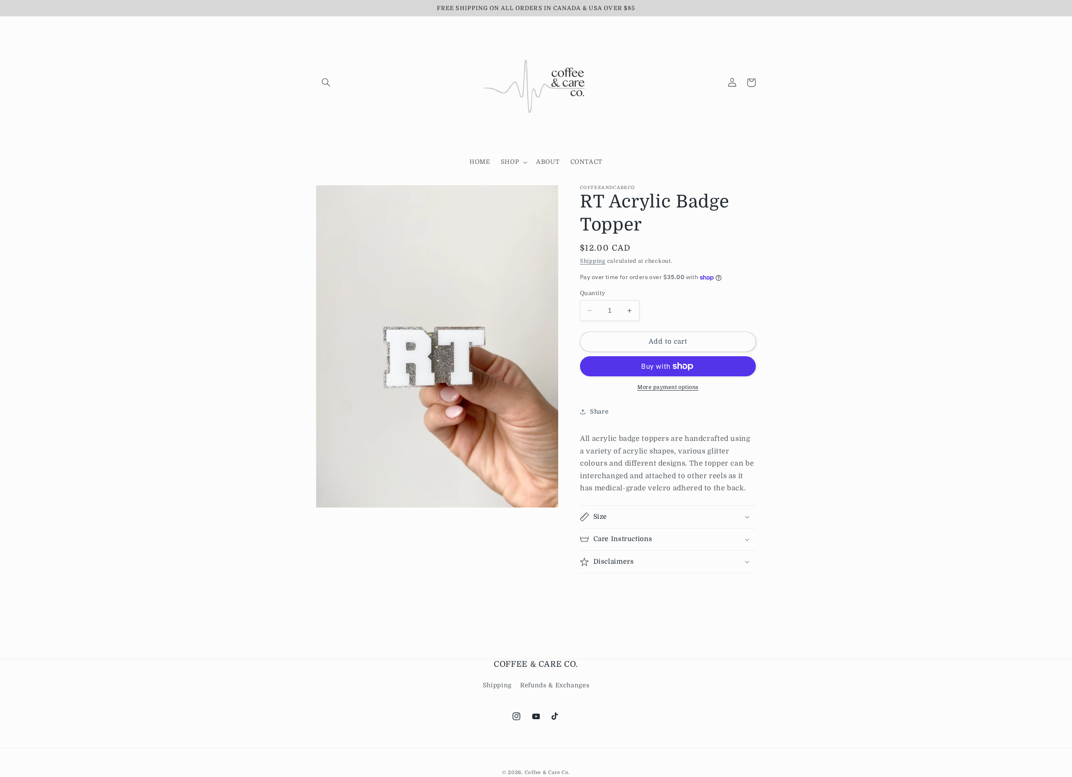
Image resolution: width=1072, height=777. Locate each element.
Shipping (593, 261)
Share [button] (599, 411)
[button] (325, 82)
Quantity (592, 293)
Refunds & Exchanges (554, 685)
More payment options (667, 387)
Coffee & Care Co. (547, 772)
